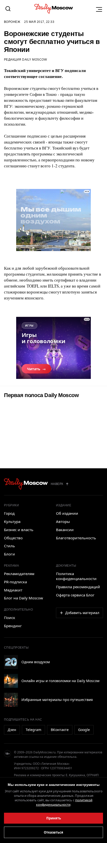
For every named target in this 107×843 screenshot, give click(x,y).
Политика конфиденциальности (76, 576)
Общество (13, 537)
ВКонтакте (60, 729)
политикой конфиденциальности (64, 802)
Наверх (57, 484)
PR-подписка (15, 581)
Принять (53, 818)
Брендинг (13, 625)
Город (9, 513)
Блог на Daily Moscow (23, 597)
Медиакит (13, 589)
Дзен (12, 729)
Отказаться (53, 832)
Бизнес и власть (18, 529)
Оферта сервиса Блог (75, 594)
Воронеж (12, 22)
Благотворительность (76, 537)
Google (84, 729)
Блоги (9, 553)
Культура (12, 521)
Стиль (9, 545)
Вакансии (65, 529)
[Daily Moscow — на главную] (26, 484)
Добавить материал (82, 612)
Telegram (33, 729)
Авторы (63, 521)
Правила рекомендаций (78, 586)
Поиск (9, 617)
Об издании (67, 513)
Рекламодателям (19, 573)
